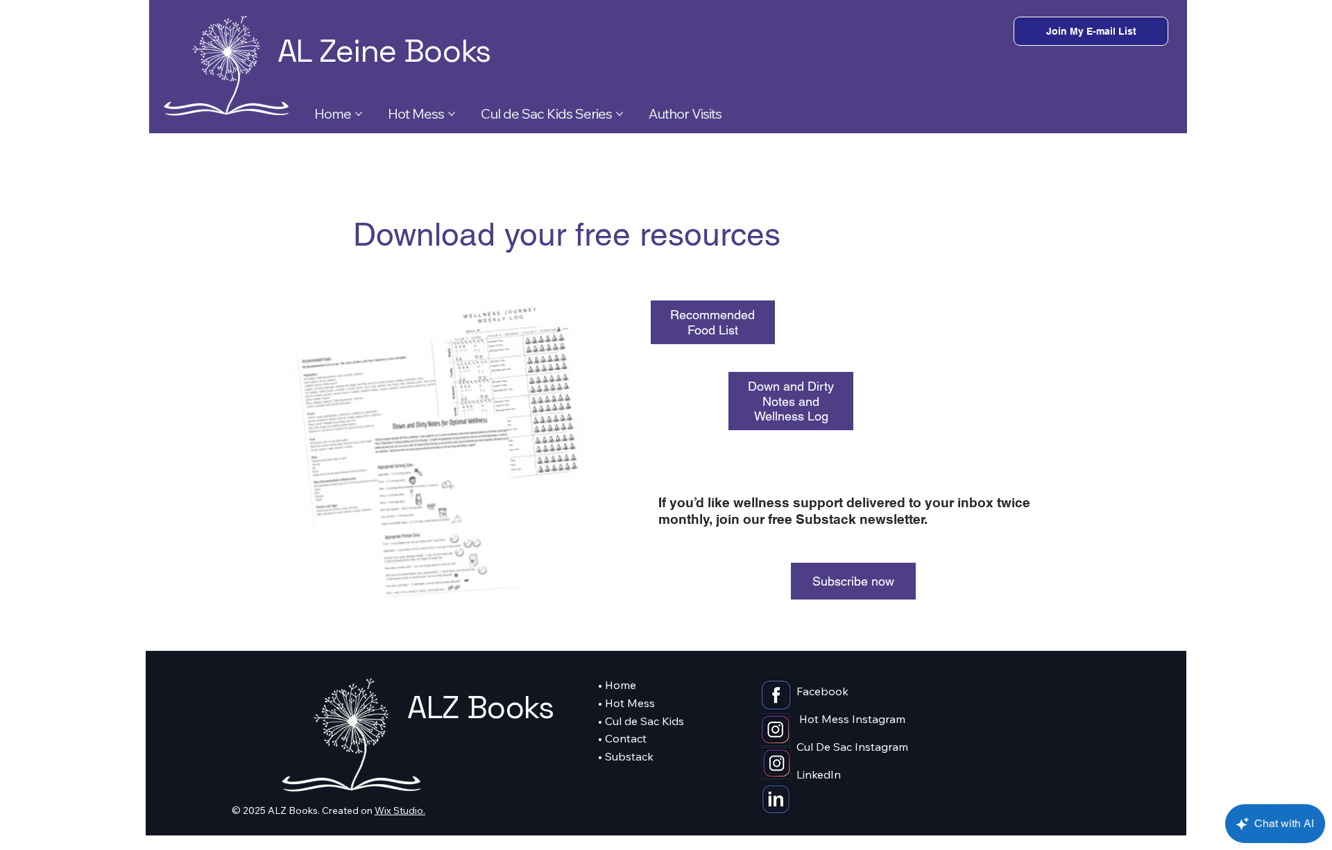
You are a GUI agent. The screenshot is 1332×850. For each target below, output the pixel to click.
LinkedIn (818, 774)
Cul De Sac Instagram (852, 747)
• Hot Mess (626, 703)
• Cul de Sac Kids (641, 721)
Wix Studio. (400, 810)
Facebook (822, 691)
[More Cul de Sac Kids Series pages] (619, 113)
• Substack (626, 756)
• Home (617, 685)
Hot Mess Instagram (852, 719)
